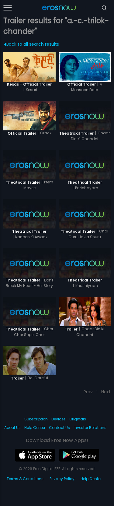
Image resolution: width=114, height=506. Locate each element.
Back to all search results (32, 44)
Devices (58, 419)
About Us (12, 427)
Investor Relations (90, 427)
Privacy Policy (62, 478)
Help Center (34, 427)
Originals (77, 419)
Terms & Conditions (25, 478)
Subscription (36, 419)
